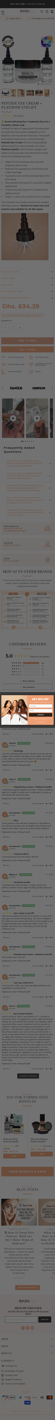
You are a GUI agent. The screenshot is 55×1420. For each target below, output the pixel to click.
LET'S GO (40, 715)
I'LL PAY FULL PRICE (41, 722)
